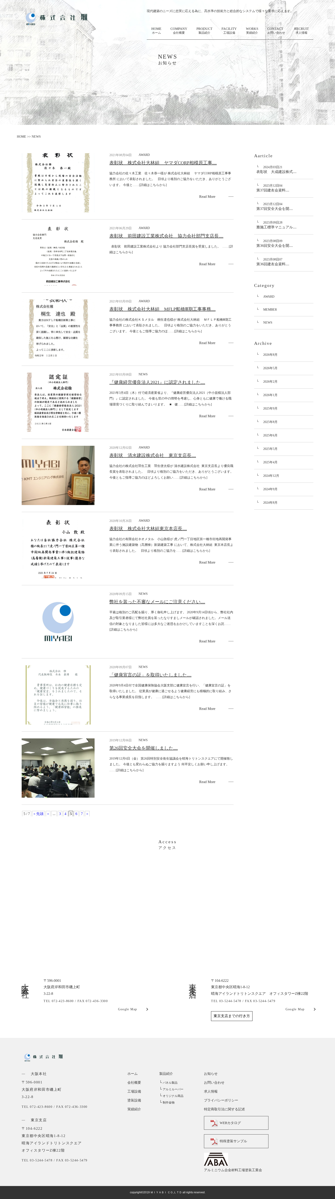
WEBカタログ (230, 1123)
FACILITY (229, 30)
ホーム (132, 1073)
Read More (207, 197)
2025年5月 (270, 449)
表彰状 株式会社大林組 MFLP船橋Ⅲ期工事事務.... (162, 309)
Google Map (127, 1009)
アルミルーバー (171, 1089)
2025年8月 (270, 422)
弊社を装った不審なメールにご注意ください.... (157, 601)
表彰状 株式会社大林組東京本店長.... (148, 528)
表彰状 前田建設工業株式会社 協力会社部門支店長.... (166, 235)
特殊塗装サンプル (233, 1141)
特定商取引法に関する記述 (224, 1109)
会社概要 (134, 1082)
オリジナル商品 (171, 1096)
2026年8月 (270, 354)
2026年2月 (270, 381)
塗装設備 (134, 1100)
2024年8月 (270, 502)
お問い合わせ (214, 1082)
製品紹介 (166, 1073)
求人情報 (211, 1091)
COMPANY (178, 30)
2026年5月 (270, 368)
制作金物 (167, 1102)
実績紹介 (134, 1109)
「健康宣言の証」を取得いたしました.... (150, 674)
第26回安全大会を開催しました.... (143, 747)
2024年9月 (270, 489)
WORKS (252, 30)
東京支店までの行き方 (232, 1016)
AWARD (268, 296)
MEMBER (270, 309)
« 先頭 (39, 814)
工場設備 (134, 1091)
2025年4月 (270, 462)
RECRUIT (301, 30)
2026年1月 (270, 395)
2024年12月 (271, 475)
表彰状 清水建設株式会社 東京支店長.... (152, 455)
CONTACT (276, 30)
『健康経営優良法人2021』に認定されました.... (157, 382)
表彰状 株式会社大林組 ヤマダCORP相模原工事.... (163, 162)
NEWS (267, 322)
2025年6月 (270, 435)
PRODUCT (204, 30)
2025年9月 (270, 408)
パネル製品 (168, 1082)
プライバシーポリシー (221, 1100)
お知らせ (211, 1073)
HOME (156, 30)
